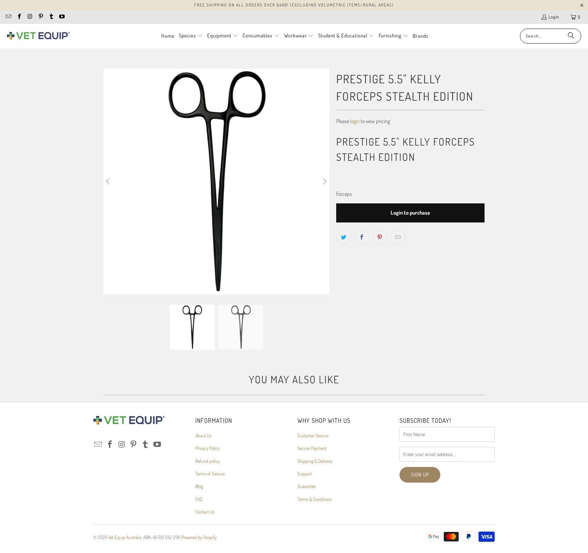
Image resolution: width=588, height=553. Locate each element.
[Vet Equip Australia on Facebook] (19, 17)
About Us (203, 435)
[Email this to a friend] (397, 237)
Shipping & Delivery (314, 461)
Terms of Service (210, 473)
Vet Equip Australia (125, 537)
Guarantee (306, 486)
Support (304, 473)
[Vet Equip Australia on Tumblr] (51, 17)
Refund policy (207, 461)
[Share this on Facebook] (361, 237)
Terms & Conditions (314, 499)
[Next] (324, 182)
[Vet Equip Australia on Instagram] (30, 17)
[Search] (571, 36)
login (355, 121)
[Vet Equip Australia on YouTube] (62, 17)
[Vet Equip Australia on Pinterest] (40, 17)
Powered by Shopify (199, 537)
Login (554, 16)
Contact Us (204, 512)
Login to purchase (410, 212)
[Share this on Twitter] (343, 237)
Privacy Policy (207, 448)
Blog (199, 486)
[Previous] (108, 182)
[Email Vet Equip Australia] (8, 17)
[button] (191, 36)
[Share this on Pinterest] (379, 237)
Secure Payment (312, 448)
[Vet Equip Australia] (38, 36)
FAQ (198, 499)
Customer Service (312, 435)
